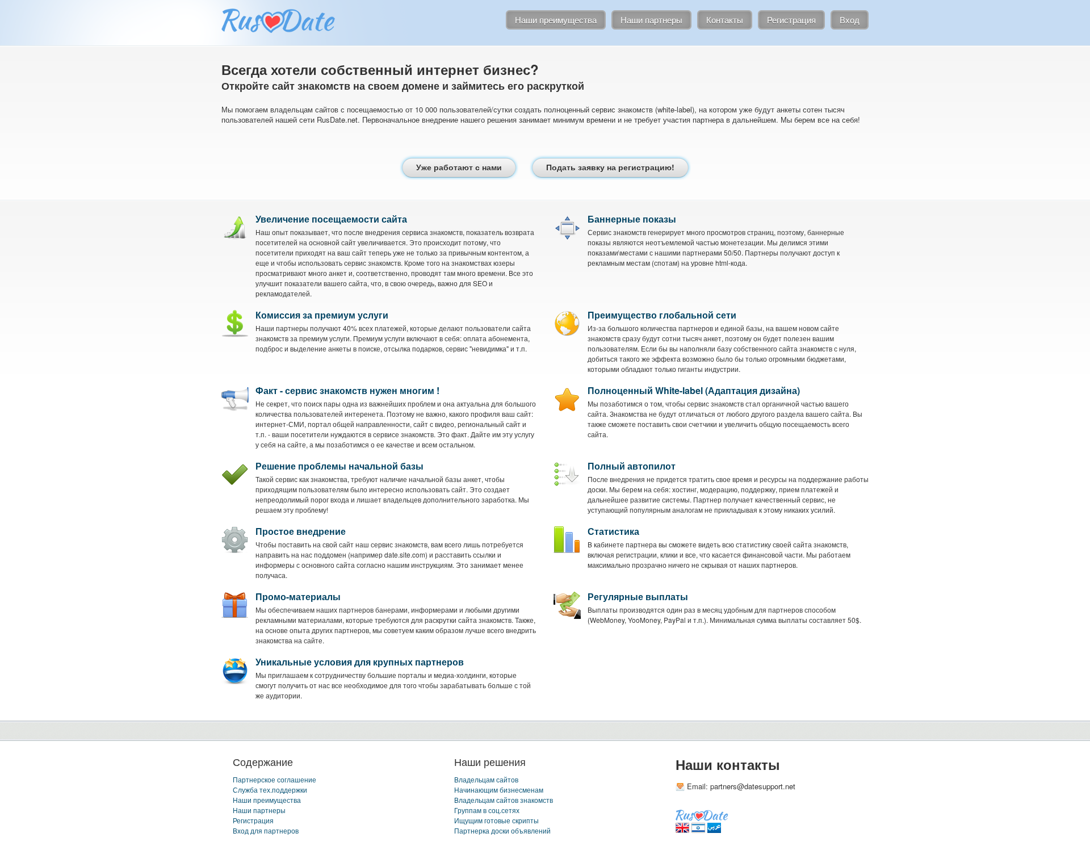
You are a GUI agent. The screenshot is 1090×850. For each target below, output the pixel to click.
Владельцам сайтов (486, 779)
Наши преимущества (267, 800)
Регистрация (253, 820)
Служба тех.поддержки (270, 789)
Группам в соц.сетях (486, 810)
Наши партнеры (259, 810)
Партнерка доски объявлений (502, 830)
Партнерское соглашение (274, 779)
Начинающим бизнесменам (498, 789)
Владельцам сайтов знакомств (503, 800)
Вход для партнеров (266, 830)
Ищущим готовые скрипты (496, 820)
